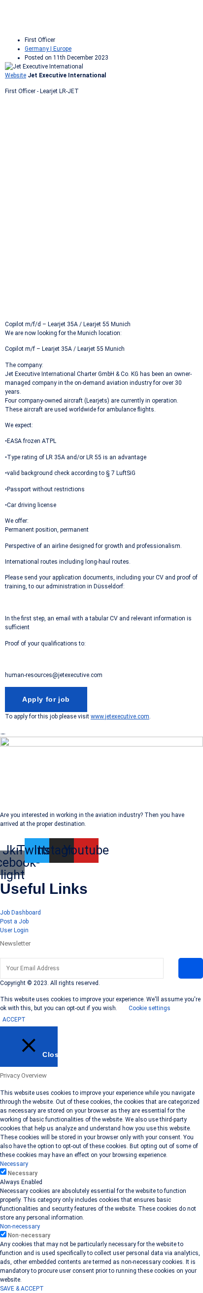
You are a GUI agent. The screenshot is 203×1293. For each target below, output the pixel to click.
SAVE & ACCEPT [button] (22, 1288)
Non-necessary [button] (20, 1226)
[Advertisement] (101, 204)
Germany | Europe (48, 48)
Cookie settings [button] (149, 1008)
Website (15, 75)
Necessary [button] (14, 1163)
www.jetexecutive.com (120, 716)
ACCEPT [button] (14, 1019)
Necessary (22, 1173)
